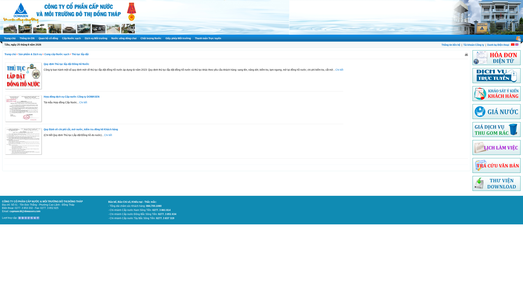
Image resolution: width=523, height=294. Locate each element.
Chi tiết (339, 69)
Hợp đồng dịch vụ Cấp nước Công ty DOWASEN (71, 96)
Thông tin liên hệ (450, 44)
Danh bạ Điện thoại (498, 44)
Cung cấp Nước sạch (56, 54)
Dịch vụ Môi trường (96, 38)
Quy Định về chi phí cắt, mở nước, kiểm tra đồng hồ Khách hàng (81, 129)
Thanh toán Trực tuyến (208, 38)
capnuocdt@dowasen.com (25, 211)
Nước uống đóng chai (123, 38)
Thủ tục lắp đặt (80, 54)
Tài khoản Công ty (473, 44)
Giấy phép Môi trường (178, 38)
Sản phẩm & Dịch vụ (30, 54)
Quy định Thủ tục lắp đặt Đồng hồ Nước (66, 64)
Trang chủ (10, 38)
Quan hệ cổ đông (48, 38)
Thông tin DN (27, 38)
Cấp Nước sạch (71, 38)
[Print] (466, 54)
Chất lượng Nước (151, 38)
